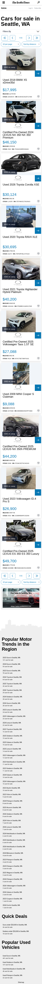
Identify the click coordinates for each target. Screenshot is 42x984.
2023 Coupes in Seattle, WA (12, 900)
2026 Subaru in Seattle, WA (12, 893)
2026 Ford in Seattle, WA (11, 906)
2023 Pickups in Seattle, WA (12, 861)
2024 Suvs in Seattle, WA (11, 665)
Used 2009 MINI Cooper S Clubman (18, 395)
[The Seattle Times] (21, 2)
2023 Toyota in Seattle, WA (12, 730)
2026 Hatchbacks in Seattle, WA (14, 848)
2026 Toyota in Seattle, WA (12, 691)
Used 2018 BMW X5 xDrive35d (15, 81)
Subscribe (37, 8)
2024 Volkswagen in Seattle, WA (14, 783)
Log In (31, 8)
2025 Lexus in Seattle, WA (12, 750)
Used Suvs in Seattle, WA (11, 957)
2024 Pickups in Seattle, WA (12, 802)
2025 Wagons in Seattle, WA (13, 874)
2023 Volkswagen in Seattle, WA (14, 756)
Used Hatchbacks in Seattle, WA (14, 970)
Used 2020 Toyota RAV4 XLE (20, 237)
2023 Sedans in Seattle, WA (12, 769)
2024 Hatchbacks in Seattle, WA (14, 835)
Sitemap (21, 982)
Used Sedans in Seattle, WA (12, 963)
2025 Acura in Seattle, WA (12, 809)
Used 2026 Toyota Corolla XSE (21, 184)
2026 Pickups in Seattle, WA (12, 880)
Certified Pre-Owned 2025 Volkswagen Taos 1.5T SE (18, 343)
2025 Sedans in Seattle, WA (12, 737)
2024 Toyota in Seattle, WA (12, 678)
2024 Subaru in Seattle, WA (12, 776)
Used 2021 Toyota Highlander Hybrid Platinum (20, 290)
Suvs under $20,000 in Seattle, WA (15, 926)
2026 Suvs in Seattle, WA (11, 704)
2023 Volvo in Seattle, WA (12, 796)
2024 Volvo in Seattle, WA (12, 822)
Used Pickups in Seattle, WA (12, 976)
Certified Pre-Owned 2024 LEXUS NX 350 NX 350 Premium (18, 135)
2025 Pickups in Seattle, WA (12, 867)
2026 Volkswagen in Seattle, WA (14, 887)
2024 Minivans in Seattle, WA (13, 854)
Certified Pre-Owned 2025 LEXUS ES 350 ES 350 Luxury (21, 552)
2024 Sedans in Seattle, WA (12, 698)
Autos (3, 8)
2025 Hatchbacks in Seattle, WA (14, 841)
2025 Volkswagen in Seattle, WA (14, 717)
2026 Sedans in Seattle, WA (12, 815)
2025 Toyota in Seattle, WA (12, 685)
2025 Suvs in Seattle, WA (11, 659)
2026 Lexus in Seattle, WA (12, 828)
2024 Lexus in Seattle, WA (12, 724)
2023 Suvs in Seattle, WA (11, 672)
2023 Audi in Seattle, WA (11, 789)
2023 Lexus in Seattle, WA (12, 711)
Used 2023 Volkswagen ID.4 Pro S (19, 500)
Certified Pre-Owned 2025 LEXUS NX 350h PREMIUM (19, 447)
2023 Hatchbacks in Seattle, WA (14, 763)
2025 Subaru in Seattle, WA (12, 743)
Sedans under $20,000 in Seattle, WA (16, 932)
